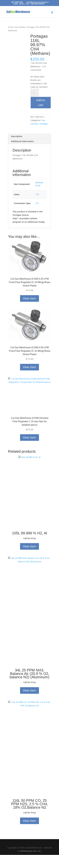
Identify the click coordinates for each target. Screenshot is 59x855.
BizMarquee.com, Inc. (31, 851)
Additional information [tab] (22, 141)
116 (37, 194)
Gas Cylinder (20, 27)
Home (10, 27)
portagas (44, 123)
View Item (29, 298)
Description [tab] (16, 136)
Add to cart (40, 102)
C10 (37, 203)
